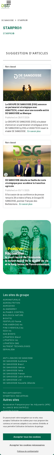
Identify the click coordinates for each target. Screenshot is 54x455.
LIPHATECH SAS (11, 343)
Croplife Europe (10, 411)
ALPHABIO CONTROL (13, 312)
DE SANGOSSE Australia (15, 361)
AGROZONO (9, 306)
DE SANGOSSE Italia (13, 370)
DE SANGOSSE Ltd (12, 380)
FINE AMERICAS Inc (13, 324)
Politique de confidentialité (27, 451)
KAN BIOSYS (9, 334)
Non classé (10, 66)
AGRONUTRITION (11, 303)
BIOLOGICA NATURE (13, 315)
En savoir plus (34, 131)
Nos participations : (13, 393)
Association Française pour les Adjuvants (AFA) (26, 404)
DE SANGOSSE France (14, 373)
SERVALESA (9, 349)
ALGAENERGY (10, 309)
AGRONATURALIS (11, 300)
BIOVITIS (7, 318)
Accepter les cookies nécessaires (27, 445)
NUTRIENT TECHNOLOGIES (16, 346)
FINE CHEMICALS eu (13, 328)
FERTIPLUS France (12, 321)
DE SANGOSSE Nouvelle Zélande (19, 383)
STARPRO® (8, 33)
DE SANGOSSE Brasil (13, 364)
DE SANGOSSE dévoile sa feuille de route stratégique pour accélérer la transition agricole (25, 183)
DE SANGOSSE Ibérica (14, 367)
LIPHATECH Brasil (12, 337)
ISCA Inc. (7, 331)
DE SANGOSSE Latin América (17, 376)
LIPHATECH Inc (10, 340)
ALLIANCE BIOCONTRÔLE (16, 407)
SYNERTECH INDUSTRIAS (15, 396)
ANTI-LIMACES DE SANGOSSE (18, 358)
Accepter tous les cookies (27, 437)
